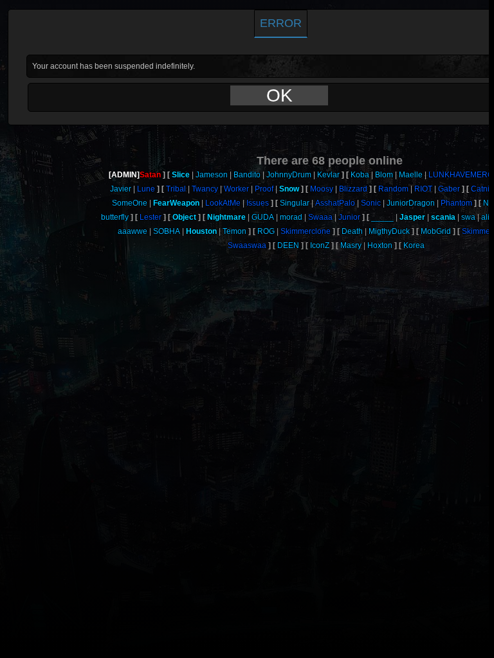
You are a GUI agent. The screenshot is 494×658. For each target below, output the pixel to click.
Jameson (212, 174)
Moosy (321, 188)
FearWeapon (176, 203)
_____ (382, 217)
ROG (266, 231)
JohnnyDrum (288, 174)
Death (352, 231)
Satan (150, 174)
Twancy (205, 188)
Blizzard (353, 188)
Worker (236, 188)
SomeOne (129, 203)
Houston (201, 231)
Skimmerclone (305, 231)
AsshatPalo (335, 203)
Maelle (411, 174)
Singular (294, 203)
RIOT (423, 188)
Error (281, 23)
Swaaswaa (247, 245)
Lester (150, 217)
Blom (384, 174)
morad (291, 217)
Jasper (412, 217)
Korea (414, 245)
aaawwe (132, 231)
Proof (264, 188)
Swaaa (320, 217)
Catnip (482, 188)
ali (485, 217)
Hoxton (379, 245)
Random (393, 188)
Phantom (456, 203)
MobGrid (436, 231)
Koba (360, 174)
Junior (349, 217)
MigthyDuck (389, 231)
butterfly (115, 217)
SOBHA (166, 231)
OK (279, 95)
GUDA (263, 217)
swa (468, 217)
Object (184, 217)
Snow (289, 188)
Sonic (371, 203)
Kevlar (328, 174)
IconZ (319, 245)
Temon (234, 231)
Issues (257, 203)
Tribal (176, 188)
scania (443, 217)
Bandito (247, 174)
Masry (350, 245)
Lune (146, 188)
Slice (181, 174)
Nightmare (226, 217)
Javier (120, 188)
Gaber (449, 188)
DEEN (288, 245)
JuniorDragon (411, 203)
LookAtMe (223, 203)
